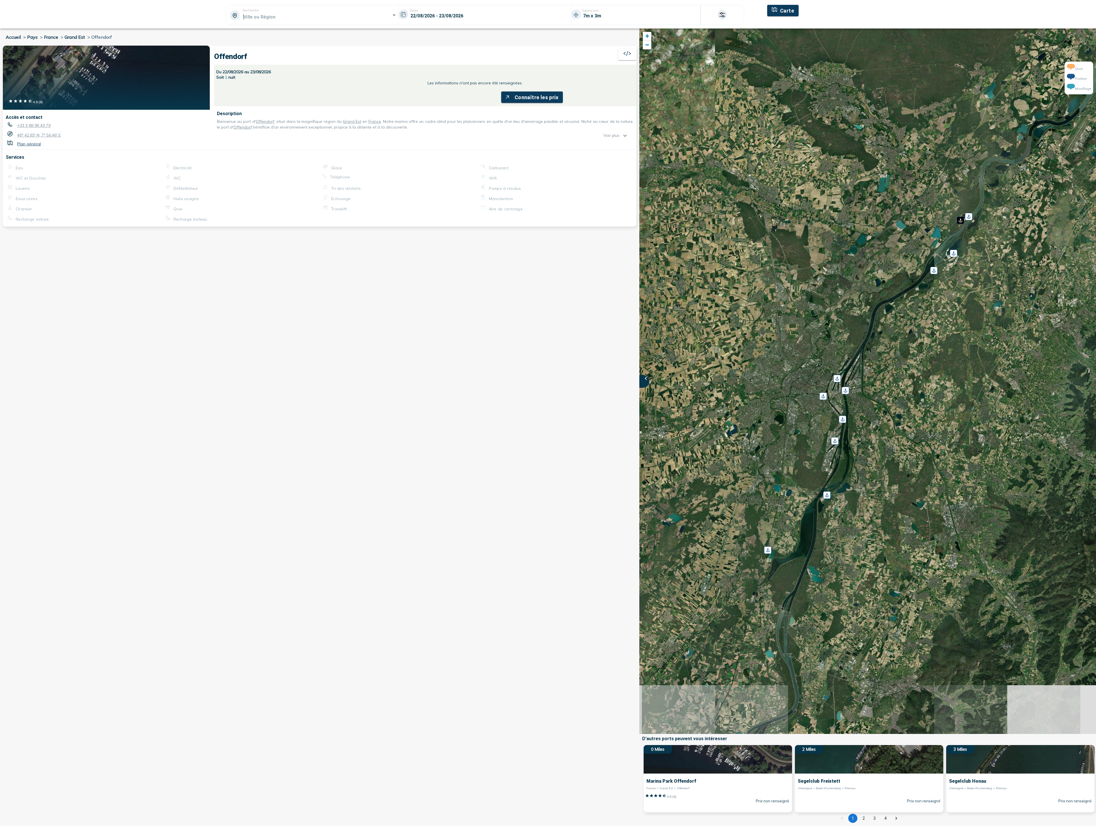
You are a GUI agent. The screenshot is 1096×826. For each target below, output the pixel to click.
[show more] (626, 135)
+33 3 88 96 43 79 (34, 125)
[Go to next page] (896, 818)
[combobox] (312, 16)
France (374, 121)
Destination (251, 10)
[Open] (394, 15)
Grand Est (352, 121)
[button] (960, 218)
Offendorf (265, 121)
